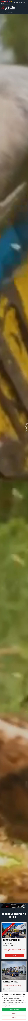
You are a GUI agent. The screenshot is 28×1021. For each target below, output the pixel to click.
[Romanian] (7, 1)
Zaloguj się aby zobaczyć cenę (14, 949)
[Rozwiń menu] (25, 7)
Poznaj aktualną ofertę (14, 466)
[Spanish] (11, 1)
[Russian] (8, 1)
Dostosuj (14, 1013)
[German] (3, 1)
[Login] (26, 2)
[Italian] (4, 1)
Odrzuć (14, 1017)
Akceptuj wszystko (14, 1009)
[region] (14, 1006)
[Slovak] (10, 1)
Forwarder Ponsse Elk (11, 940)
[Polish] (5, 1)
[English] (1, 1)
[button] (2, 458)
